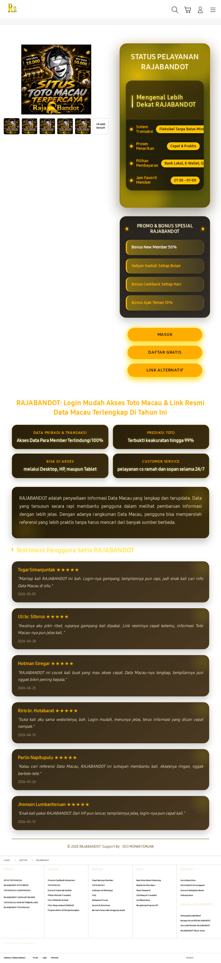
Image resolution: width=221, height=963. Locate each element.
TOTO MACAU (54, 885)
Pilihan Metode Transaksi (59, 895)
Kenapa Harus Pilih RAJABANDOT (195, 920)
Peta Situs (54, 958)
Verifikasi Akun (143, 900)
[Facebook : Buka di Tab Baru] (197, 958)
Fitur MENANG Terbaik (58, 900)
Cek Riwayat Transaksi (146, 895)
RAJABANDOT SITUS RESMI (16, 885)
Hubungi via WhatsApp (102, 890)
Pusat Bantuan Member (102, 880)
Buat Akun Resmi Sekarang (148, 880)
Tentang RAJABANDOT (190, 915)
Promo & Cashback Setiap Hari (61, 880)
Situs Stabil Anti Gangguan (192, 885)
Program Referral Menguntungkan (63, 910)
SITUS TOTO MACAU (13, 880)
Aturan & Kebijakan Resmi (192, 890)
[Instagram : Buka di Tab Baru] (210, 958)
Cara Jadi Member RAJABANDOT (195, 925)
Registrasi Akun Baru (145, 885)
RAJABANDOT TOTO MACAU (17, 907)
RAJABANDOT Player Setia (192, 930)
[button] (187, 10)
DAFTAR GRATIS (164, 352)
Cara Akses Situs (187, 880)
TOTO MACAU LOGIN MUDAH (17, 890)
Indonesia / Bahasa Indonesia (14, 958)
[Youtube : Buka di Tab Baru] (215, 958)
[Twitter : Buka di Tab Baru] (203, 958)
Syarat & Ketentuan (101, 905)
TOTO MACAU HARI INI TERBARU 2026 (21, 902)
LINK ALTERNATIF (164, 370)
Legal (45, 958)
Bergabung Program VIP (147, 905)
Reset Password (143, 890)
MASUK (164, 334)
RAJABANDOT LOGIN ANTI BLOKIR (19, 897)
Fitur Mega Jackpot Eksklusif (61, 905)
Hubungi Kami (186, 895)
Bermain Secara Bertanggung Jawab (108, 910)
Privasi (35, 958)
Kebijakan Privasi (100, 900)
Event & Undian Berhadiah (60, 890)
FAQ (94, 895)
